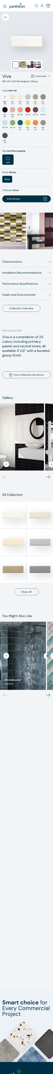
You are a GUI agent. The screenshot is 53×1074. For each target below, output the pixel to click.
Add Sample (13, 198)
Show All (26, 592)
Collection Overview (21, 308)
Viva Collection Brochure (29, 375)
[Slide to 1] (15, 64)
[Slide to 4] (37, 64)
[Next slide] (48, 695)
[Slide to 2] (23, 64)
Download (40, 76)
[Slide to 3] (30, 64)
